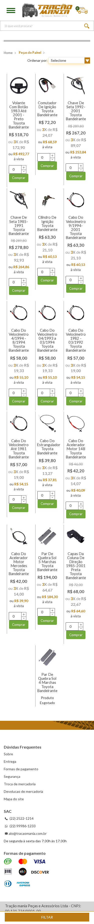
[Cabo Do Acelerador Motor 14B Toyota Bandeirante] (75, 423)
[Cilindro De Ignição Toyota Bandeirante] (47, 200)
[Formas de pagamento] (26, 873)
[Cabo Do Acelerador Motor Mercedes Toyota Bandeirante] (18, 536)
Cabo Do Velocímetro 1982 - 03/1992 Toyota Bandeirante (76, 340)
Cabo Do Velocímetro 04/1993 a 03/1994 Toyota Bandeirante (47, 340)
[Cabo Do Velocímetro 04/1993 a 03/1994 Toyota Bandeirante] (47, 312)
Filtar (47, 917)
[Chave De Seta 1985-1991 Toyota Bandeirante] (18, 200)
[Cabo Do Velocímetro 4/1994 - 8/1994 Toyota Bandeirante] (18, 312)
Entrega (10, 761)
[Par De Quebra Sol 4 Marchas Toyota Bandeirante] (47, 657)
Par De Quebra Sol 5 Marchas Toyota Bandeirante (47, 562)
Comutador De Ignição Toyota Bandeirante (47, 109)
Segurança (12, 776)
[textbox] (47, 26)
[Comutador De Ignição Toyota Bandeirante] (47, 85)
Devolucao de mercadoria (23, 791)
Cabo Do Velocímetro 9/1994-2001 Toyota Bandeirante (76, 227)
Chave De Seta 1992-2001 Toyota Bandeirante (76, 111)
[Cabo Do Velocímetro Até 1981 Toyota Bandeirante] (18, 423)
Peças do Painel (30, 52)
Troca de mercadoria (20, 784)
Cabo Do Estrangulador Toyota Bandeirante (48, 447)
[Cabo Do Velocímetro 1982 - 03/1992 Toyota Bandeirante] (75, 312)
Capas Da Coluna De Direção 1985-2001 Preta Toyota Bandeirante (76, 566)
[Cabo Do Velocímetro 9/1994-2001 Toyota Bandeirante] (75, 200)
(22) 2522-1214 (21, 818)
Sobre (8, 754)
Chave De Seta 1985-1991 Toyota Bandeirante (19, 225)
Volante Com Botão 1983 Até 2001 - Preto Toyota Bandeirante (19, 115)
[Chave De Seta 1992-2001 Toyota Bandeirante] (75, 85)
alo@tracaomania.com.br (28, 833)
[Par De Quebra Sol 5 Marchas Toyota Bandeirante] (47, 536)
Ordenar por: (37, 60)
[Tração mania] (47, 10)
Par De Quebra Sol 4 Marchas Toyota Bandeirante (47, 682)
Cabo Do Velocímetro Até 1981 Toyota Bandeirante (19, 449)
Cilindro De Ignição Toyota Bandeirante (47, 223)
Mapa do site (14, 799)
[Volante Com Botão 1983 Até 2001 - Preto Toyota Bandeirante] (18, 85)
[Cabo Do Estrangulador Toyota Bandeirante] (47, 423)
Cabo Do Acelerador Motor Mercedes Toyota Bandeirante (19, 564)
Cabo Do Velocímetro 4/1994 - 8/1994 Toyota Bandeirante (19, 340)
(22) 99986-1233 (22, 826)
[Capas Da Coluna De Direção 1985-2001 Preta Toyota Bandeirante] (75, 536)
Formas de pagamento (21, 769)
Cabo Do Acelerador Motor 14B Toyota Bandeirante (76, 449)
